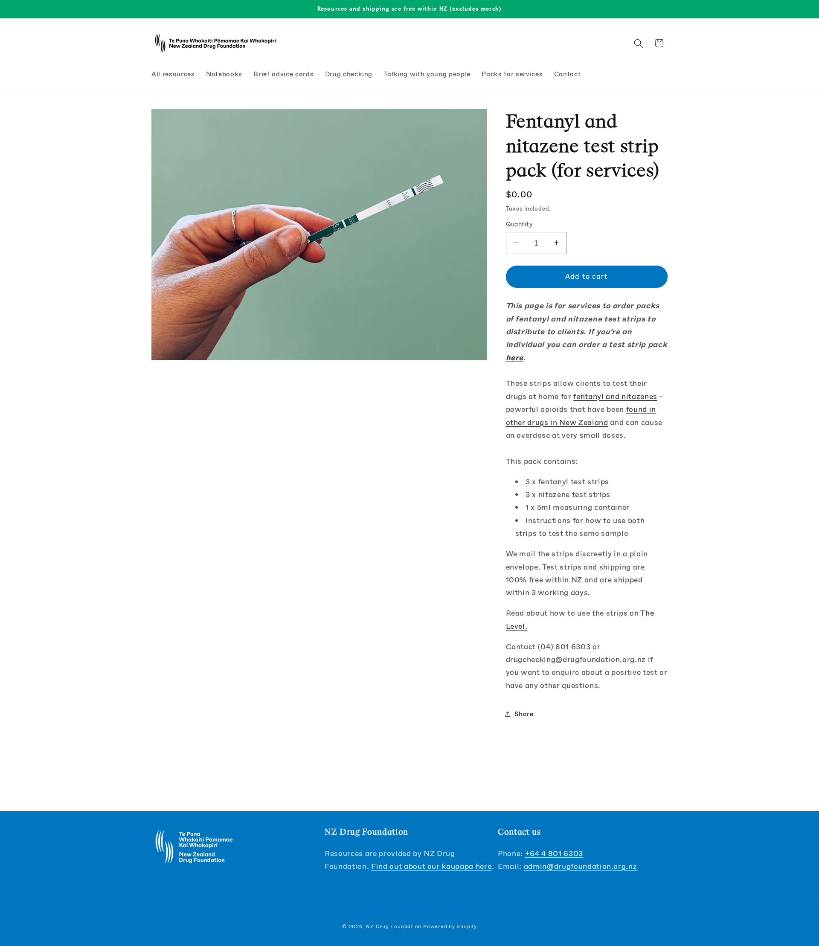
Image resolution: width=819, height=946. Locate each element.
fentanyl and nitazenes (615, 396)
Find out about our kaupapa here (431, 866)
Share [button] (524, 713)
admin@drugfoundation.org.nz (580, 866)
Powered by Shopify (450, 926)
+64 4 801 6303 (554, 853)
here (515, 357)
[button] (638, 43)
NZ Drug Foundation (393, 926)
